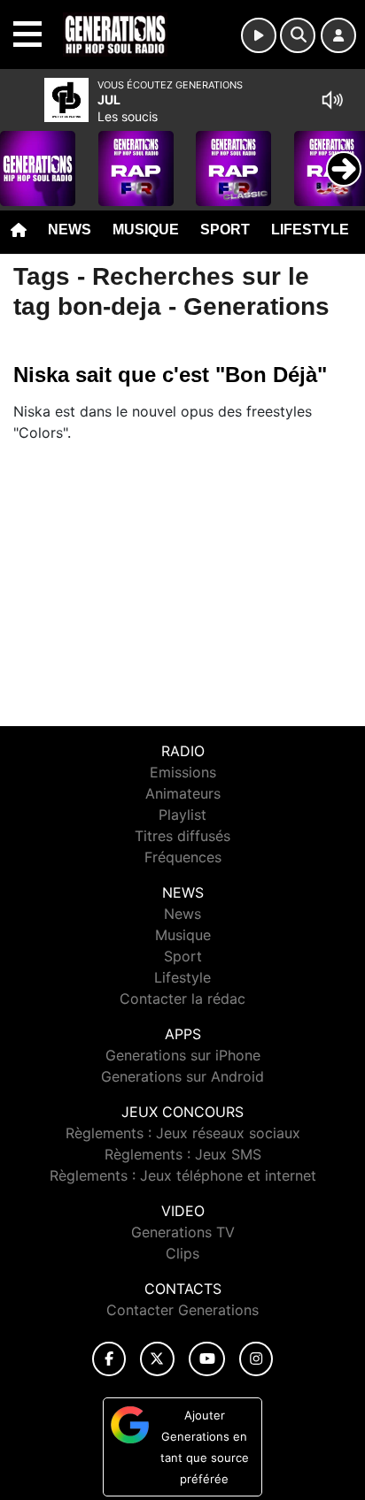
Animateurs (183, 793)
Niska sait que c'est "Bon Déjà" (170, 374)
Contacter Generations (182, 1310)
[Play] (23, 155)
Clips (182, 1253)
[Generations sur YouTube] (207, 1359)
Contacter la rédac (182, 998)
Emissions (183, 772)
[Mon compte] (338, 35)
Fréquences (182, 857)
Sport (225, 229)
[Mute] (332, 100)
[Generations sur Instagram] (256, 1359)
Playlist (182, 814)
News (69, 229)
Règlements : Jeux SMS (183, 1154)
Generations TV (183, 1232)
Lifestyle (310, 229)
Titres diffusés (182, 836)
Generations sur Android (182, 1076)
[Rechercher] (297, 35)
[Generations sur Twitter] (157, 1359)
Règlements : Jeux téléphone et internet (183, 1175)
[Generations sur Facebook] (109, 1359)
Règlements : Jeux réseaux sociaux (183, 1133)
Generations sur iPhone (182, 1055)
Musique (146, 229)
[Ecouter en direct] (258, 35)
